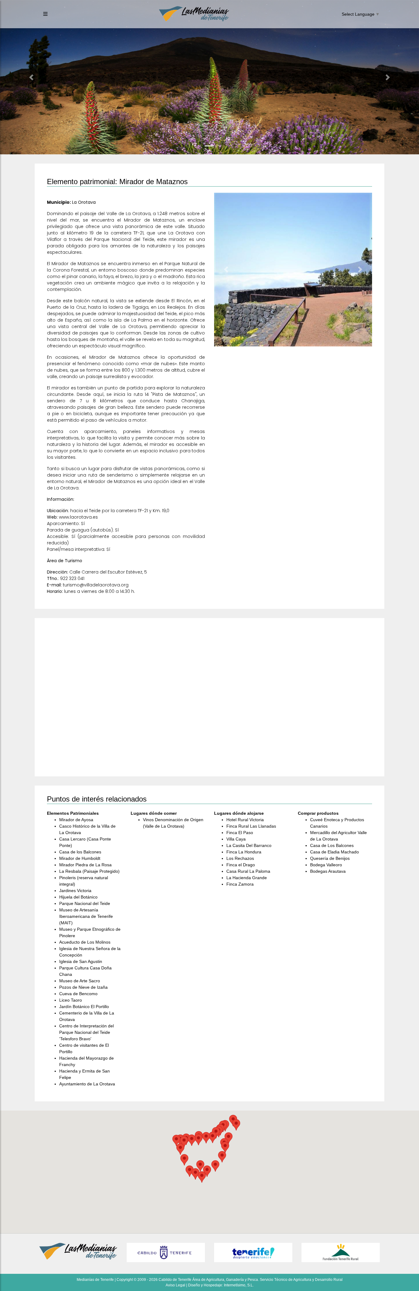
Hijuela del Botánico (78, 897)
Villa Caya (236, 839)
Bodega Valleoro (326, 864)
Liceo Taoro (70, 1000)
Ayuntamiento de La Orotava (87, 1083)
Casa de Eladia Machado (334, 851)
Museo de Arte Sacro (79, 980)
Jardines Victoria (75, 890)
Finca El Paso (239, 832)
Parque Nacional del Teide (84, 903)
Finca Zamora (240, 884)
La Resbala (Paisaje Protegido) (89, 871)
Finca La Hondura (243, 851)
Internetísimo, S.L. (239, 1285)
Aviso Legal (175, 1285)
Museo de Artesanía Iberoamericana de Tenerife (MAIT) (86, 916)
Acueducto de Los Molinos (84, 942)
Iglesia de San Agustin (80, 961)
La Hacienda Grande (246, 877)
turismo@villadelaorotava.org (96, 585)
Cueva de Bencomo (78, 993)
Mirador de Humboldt (79, 858)
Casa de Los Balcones (332, 845)
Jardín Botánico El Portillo (84, 1006)
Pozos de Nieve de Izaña (83, 987)
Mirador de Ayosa (76, 819)
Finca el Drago (240, 864)
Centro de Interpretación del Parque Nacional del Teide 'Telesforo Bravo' (86, 1032)
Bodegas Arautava (328, 871)
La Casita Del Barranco (248, 845)
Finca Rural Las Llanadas (251, 826)
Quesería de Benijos (330, 858)
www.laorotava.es (78, 517)
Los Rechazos (240, 858)
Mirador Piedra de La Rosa (85, 864)
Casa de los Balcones (80, 851)
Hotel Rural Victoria (245, 819)
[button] (31, 77)
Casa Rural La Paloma (248, 871)
